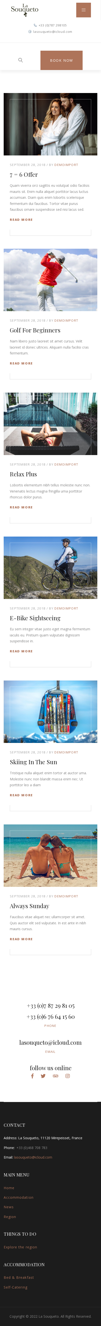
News (9, 1207)
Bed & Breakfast (19, 1277)
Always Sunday (29, 906)
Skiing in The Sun (33, 762)
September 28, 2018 (27, 165)
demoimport (66, 165)
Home (9, 1187)
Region (10, 1216)
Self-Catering (15, 1287)
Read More (21, 219)
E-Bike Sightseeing (35, 618)
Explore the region (20, 1247)
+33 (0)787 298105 (53, 25)
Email (50, 1051)
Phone (50, 1025)
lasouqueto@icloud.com (52, 31)
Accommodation (19, 1197)
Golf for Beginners (35, 330)
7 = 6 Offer (24, 174)
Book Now (61, 60)
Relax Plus (23, 474)
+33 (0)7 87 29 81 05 (51, 1005)
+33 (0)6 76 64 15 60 (50, 1016)
